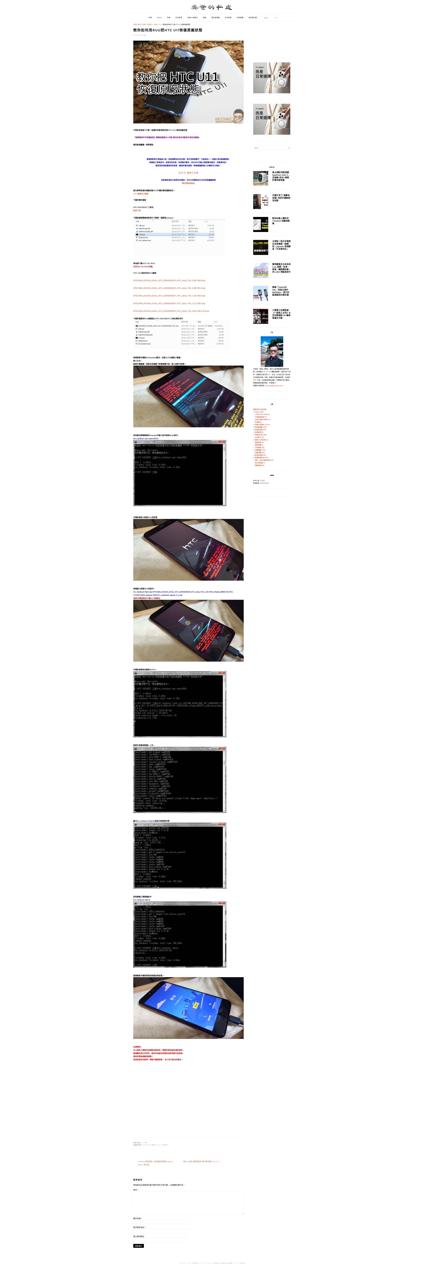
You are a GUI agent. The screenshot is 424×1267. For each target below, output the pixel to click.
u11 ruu (160, 1145)
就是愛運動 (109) (261, 427)
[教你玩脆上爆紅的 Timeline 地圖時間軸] (260, 225)
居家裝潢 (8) (259, 432)
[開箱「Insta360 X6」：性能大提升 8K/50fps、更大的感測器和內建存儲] (260, 294)
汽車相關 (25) (259, 447)
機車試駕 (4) (259, 442)
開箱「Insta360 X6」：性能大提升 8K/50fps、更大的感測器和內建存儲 (280, 291)
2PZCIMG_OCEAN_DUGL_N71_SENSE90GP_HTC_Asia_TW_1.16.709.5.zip (169, 295)
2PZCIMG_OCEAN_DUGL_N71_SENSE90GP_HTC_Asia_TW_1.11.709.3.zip (169, 303)
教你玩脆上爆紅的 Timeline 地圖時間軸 (281, 221)
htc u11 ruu (145, 1145)
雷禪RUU (166, 1145)
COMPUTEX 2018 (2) (262, 414)
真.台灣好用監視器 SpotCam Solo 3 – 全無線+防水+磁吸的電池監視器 (281, 176)
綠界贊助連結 (188, 183)
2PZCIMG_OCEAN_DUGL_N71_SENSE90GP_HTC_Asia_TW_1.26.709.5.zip (169, 280)
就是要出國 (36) (260, 430)
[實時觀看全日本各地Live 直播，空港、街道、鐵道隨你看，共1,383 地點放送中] (260, 271)
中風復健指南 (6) (260, 417)
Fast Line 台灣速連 (239, 1263)
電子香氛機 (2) (260, 463)
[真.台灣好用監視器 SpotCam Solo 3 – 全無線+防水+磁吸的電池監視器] (260, 179)
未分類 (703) (259, 437)
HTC (142, 1142)
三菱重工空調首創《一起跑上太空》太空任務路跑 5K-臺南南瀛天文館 (281, 314)
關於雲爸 (216, 1263)
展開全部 (256, 409)
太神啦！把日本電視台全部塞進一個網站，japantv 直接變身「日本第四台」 (281, 245)
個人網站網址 (138, 1236)
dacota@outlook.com (274, 386)
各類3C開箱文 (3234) (262, 424)
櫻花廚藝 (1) (259, 445)
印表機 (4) (258, 422)
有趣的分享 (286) (261, 435)
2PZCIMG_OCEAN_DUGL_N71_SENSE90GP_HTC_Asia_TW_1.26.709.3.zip (169, 288)
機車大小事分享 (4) (261, 440)
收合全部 (263, 409)
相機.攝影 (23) (260, 452)
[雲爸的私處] (212, 11)
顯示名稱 (137, 1218)
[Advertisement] (188, 1087)
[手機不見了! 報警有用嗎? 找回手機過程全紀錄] (260, 202)
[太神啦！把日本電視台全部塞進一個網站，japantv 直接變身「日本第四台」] (260, 248)
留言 (135, 1190)
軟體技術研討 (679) (261, 457)
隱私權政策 (223, 1263)
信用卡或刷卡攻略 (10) (262, 419)
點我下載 (137, 210)
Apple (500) (259, 412)
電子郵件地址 (139, 1227)
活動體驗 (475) (260, 450)
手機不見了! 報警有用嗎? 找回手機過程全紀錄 (281, 198)
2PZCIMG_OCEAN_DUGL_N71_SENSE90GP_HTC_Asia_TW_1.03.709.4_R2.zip (171, 311)
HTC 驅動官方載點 (141, 194)
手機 (145, 1142)
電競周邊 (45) (259, 465)
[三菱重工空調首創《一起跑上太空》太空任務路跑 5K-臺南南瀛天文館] (260, 317)
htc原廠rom (153, 1145)
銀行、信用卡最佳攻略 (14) (264, 460)
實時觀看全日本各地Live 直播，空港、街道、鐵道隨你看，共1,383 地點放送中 (281, 268)
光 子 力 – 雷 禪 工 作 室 (188, 173)
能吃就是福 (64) (260, 455)
